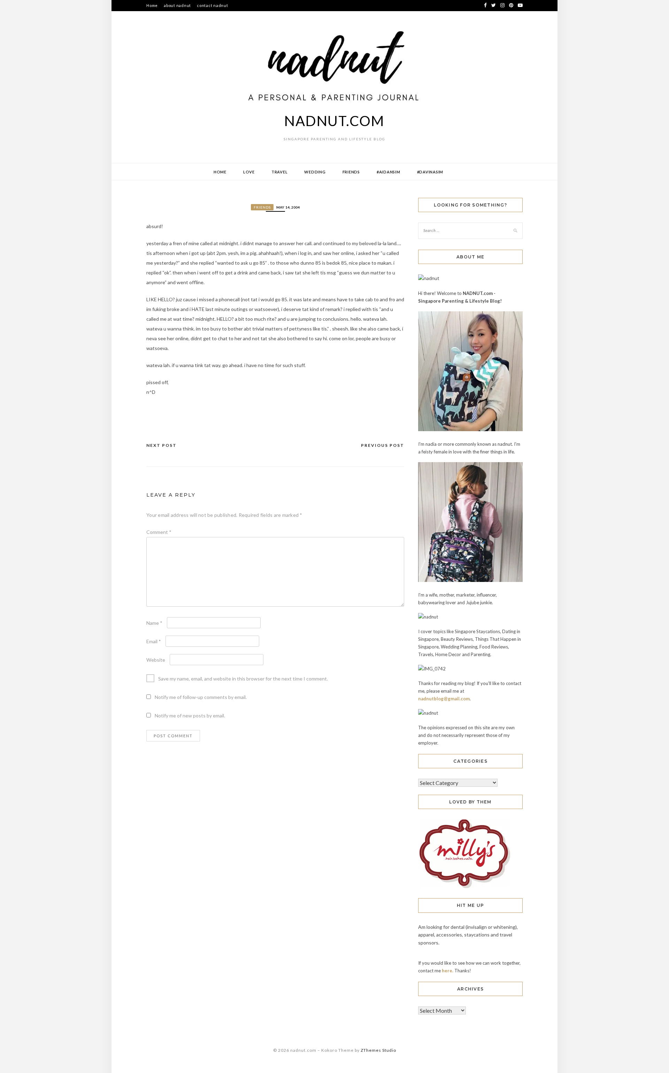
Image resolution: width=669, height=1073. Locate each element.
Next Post (161, 445)
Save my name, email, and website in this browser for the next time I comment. (243, 679)
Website (155, 660)
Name (154, 623)
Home (152, 5)
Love (249, 172)
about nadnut (177, 5)
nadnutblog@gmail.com (444, 698)
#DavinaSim (430, 172)
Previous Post (382, 445)
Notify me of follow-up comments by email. (201, 697)
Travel (279, 172)
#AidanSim (388, 172)
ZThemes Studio (378, 1050)
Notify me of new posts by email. (190, 715)
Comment (158, 532)
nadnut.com (334, 120)
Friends (351, 172)
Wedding (314, 172)
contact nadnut (212, 5)
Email (153, 641)
